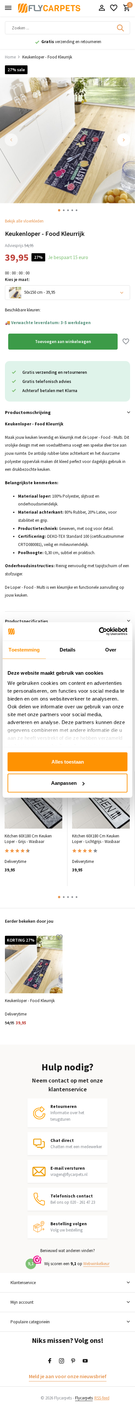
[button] (59, 210)
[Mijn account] (102, 8)
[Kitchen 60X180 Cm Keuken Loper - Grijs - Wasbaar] (33, 800)
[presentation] (11, 140)
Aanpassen (64, 783)
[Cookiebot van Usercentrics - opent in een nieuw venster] (98, 631)
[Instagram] (61, 1361)
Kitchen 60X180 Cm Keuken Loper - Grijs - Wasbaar (28, 839)
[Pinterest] (73, 1361)
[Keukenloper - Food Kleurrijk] (34, 964)
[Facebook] (49, 1361)
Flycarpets (84, 1398)
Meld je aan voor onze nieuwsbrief (67, 1376)
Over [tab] (110, 649)
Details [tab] (68, 649)
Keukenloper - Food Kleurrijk (30, 1000)
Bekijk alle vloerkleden (24, 221)
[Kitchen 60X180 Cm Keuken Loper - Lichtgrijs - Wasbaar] (101, 800)
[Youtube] (85, 1361)
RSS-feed (101, 1398)
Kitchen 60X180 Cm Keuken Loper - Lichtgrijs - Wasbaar (96, 839)
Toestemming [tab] (24, 649)
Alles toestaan (67, 761)
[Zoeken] (121, 28)
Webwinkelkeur (96, 1263)
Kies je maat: (17, 279)
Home (10, 57)
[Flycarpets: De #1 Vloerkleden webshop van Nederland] (49, 8)
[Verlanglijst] (113, 8)
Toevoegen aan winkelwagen (63, 341)
